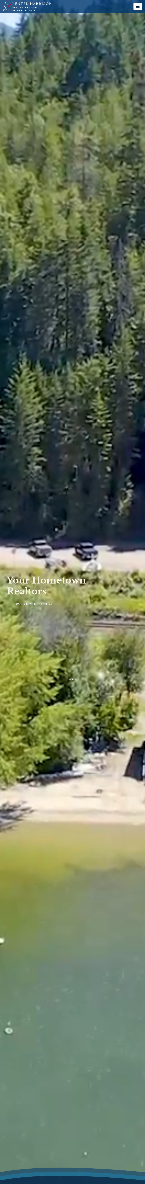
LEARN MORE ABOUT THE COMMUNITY (38, 604)
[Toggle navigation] (137, 6)
